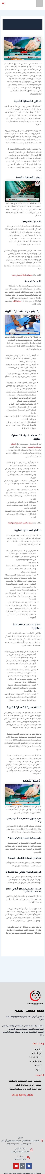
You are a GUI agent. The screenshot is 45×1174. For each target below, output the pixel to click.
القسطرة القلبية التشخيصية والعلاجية (25, 1081)
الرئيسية (38, 1049)
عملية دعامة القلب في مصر (22, 275)
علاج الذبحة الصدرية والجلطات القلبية (26, 1089)
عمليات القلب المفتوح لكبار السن (20, 523)
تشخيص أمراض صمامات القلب (28, 1085)
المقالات (38, 1065)
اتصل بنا (38, 1069)
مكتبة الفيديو (36, 1061)
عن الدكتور (37, 1053)
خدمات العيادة (35, 1057)
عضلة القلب (17, 301)
